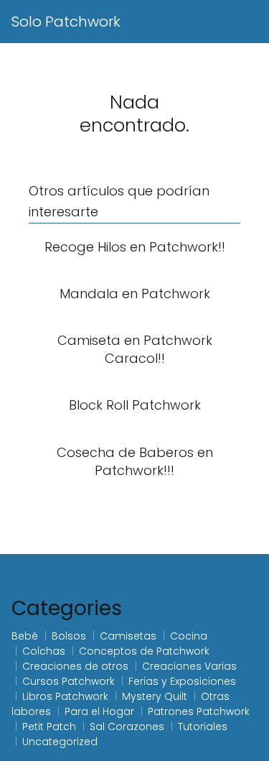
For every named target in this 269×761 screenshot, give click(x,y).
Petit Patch (49, 726)
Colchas (43, 651)
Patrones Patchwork (199, 711)
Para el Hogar (99, 711)
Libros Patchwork (65, 696)
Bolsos (69, 636)
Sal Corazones (127, 726)
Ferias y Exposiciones (182, 681)
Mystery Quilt (154, 696)
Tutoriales (202, 726)
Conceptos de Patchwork (144, 651)
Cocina (188, 636)
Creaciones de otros (75, 666)
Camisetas (128, 636)
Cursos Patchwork (68, 681)
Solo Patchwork (66, 21)
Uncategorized (60, 741)
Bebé (24, 636)
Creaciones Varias (189, 666)
